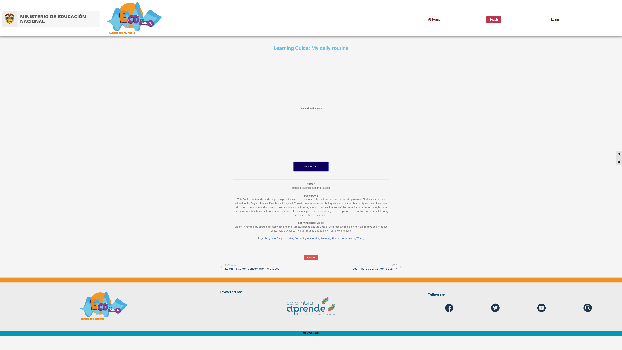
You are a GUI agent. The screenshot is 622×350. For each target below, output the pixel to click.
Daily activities (285, 238)
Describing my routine (306, 238)
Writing (360, 238)
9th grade (270, 238)
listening (325, 238)
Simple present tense (343, 238)
